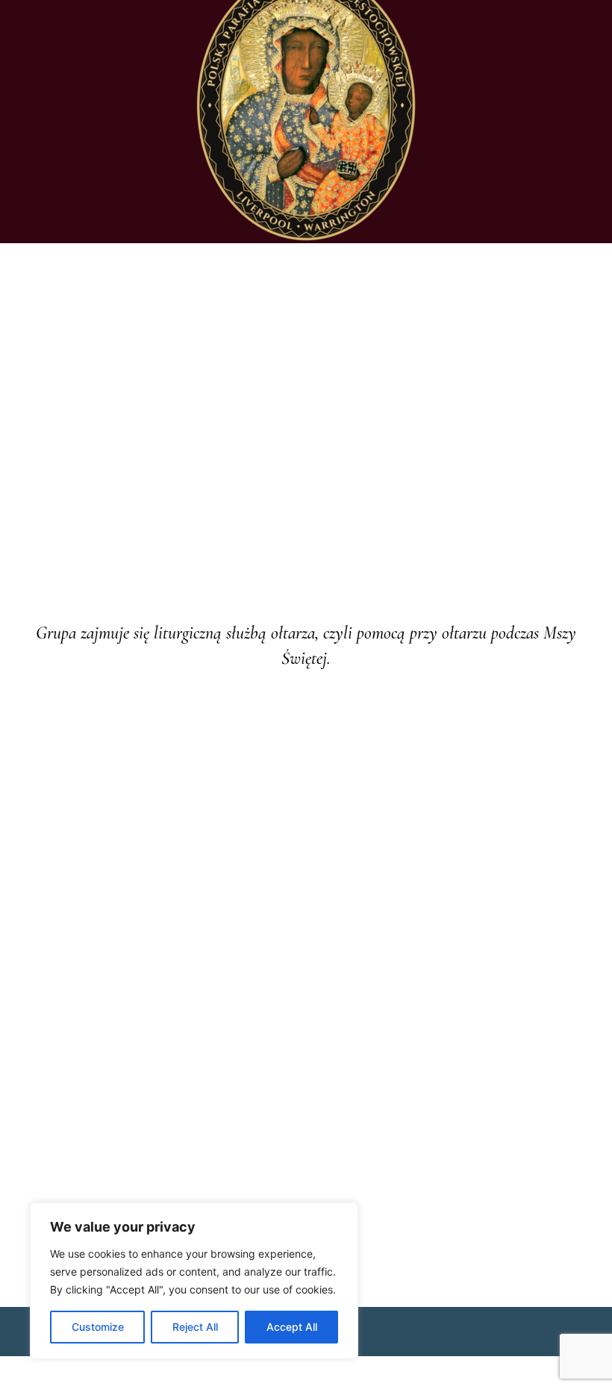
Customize (98, 1326)
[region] (194, 1281)
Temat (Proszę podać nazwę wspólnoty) (135, 869)
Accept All (291, 1326)
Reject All (195, 1326)
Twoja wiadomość (66, 954)
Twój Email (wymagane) (84, 785)
